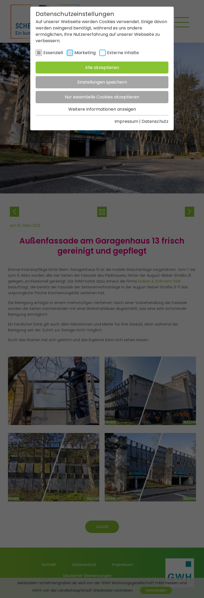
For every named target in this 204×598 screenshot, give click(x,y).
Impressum (126, 121)
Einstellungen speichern (102, 82)
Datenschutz (155, 121)
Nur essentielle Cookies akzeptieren (102, 97)
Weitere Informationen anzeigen (102, 109)
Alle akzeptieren (102, 67)
